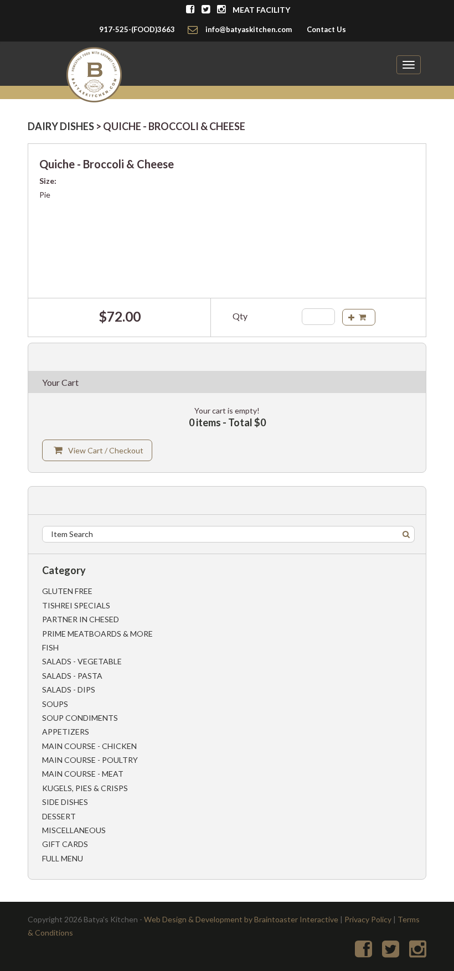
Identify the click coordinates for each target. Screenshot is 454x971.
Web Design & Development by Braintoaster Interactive (241, 919)
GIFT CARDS (65, 844)
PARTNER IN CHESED (80, 619)
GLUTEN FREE (67, 591)
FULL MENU (62, 858)
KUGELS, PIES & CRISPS (85, 788)
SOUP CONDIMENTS (80, 717)
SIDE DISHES (65, 802)
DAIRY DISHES (61, 126)
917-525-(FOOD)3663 (137, 29)
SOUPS (55, 704)
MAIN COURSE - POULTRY (90, 760)
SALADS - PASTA (72, 675)
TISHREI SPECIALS (76, 605)
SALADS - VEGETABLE (82, 661)
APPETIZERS (65, 731)
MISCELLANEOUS (74, 830)
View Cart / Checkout (105, 450)
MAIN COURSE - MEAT (82, 773)
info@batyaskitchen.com (248, 29)
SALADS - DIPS (68, 689)
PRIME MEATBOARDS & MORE (97, 633)
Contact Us (326, 29)
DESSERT (59, 816)
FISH (50, 647)
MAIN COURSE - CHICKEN (89, 746)
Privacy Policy (367, 919)
